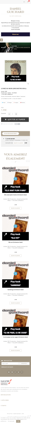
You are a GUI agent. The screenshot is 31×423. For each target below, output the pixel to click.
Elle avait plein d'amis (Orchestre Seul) (15, 195)
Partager (10, 102)
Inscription (24, 363)
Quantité (3, 113)
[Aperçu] (15, 179)
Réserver (15, 34)
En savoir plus (11, 421)
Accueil (15, 46)
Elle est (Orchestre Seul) (15, 242)
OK (18, 421)
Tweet (4, 102)
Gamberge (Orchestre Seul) (16, 289)
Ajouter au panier (18, 143)
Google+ (16, 102)
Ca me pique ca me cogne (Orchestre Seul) (15, 337)
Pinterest (23, 102)
